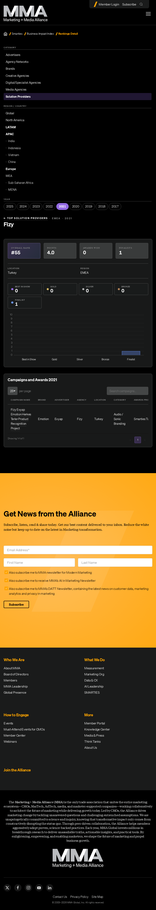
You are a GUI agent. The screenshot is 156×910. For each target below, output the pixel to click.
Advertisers (13, 54)
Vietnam (13, 154)
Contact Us (60, 896)
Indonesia (14, 147)
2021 (62, 206)
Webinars (10, 741)
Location (100, 399)
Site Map (97, 896)
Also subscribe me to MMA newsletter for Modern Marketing (50, 572)
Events (8, 723)
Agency (82, 399)
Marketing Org (94, 674)
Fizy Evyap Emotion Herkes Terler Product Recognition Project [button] (21, 419)
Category (120, 399)
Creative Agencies (17, 75)
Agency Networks (17, 61)
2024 (23, 206)
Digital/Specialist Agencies (23, 82)
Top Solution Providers (26, 218)
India (11, 140)
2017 (115, 206)
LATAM (11, 127)
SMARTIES (91, 692)
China (11, 161)
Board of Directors (16, 674)
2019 (88, 206)
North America (15, 120)
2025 (9, 206)
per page (25, 391)
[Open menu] (148, 14)
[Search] (142, 4)
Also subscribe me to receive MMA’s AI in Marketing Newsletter (52, 580)
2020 (75, 206)
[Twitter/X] (7, 887)
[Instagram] (28, 887)
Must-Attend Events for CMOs (24, 729)
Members (10, 680)
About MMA (12, 668)
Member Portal (94, 723)
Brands (10, 68)
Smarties (17, 34)
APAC (10, 134)
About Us (90, 747)
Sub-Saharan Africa (20, 182)
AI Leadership (93, 686)
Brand (42, 399)
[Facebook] (18, 887)
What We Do (94, 660)
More (88, 715)
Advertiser (62, 399)
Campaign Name (20, 399)
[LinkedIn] (49, 887)
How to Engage (16, 715)
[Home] (5, 34)
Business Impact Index (40, 34)
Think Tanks (92, 741)
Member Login (109, 4)
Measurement (94, 668)
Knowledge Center (97, 729)
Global (10, 113)
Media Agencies (16, 89)
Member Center (15, 735)
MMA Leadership (16, 686)
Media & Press (94, 735)
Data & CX (91, 680)
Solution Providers (18, 96)
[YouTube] (39, 887)
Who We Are (14, 660)
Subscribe (129, 4)
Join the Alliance (17, 770)
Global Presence (15, 692)
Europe (11, 168)
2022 (49, 206)
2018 (101, 206)
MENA (12, 189)
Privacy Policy (79, 896)
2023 (36, 206)
